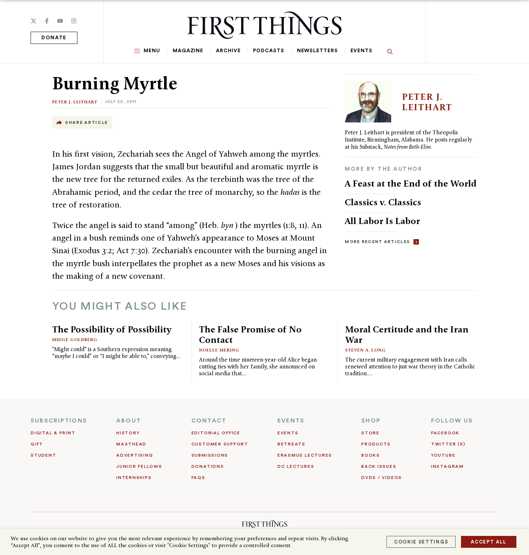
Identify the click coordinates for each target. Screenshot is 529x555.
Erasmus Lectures (304, 455)
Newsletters (317, 50)
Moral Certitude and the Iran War (407, 334)
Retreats (291, 444)
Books (370, 455)
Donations (207, 466)
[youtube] (60, 21)
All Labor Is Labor (382, 221)
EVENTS (290, 421)
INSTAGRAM (447, 466)
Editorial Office (215, 433)
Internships (134, 477)
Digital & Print (53, 433)
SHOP (371, 421)
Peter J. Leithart (75, 101)
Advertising (134, 455)
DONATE (54, 37)
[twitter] (33, 21)
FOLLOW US (452, 421)
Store (370, 433)
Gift (37, 444)
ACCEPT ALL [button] (489, 542)
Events (361, 50)
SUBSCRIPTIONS (59, 421)
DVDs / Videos (381, 477)
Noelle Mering (219, 350)
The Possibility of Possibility (111, 329)
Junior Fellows (139, 466)
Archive (228, 50)
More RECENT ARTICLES (377, 242)
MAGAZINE (188, 50)
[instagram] (74, 21)
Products (376, 444)
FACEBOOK (445, 433)
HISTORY (128, 433)
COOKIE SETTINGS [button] (421, 542)
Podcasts (268, 50)
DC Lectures (295, 466)
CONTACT (209, 421)
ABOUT (128, 421)
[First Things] (264, 25)
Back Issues (378, 466)
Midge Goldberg (75, 339)
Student (43, 455)
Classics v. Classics (383, 202)
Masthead (131, 444)
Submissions (209, 455)
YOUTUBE (443, 455)
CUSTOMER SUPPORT (219, 444)
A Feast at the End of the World (410, 183)
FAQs (198, 477)
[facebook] (46, 21)
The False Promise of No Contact (250, 334)
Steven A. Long (365, 350)
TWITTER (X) (448, 444)
